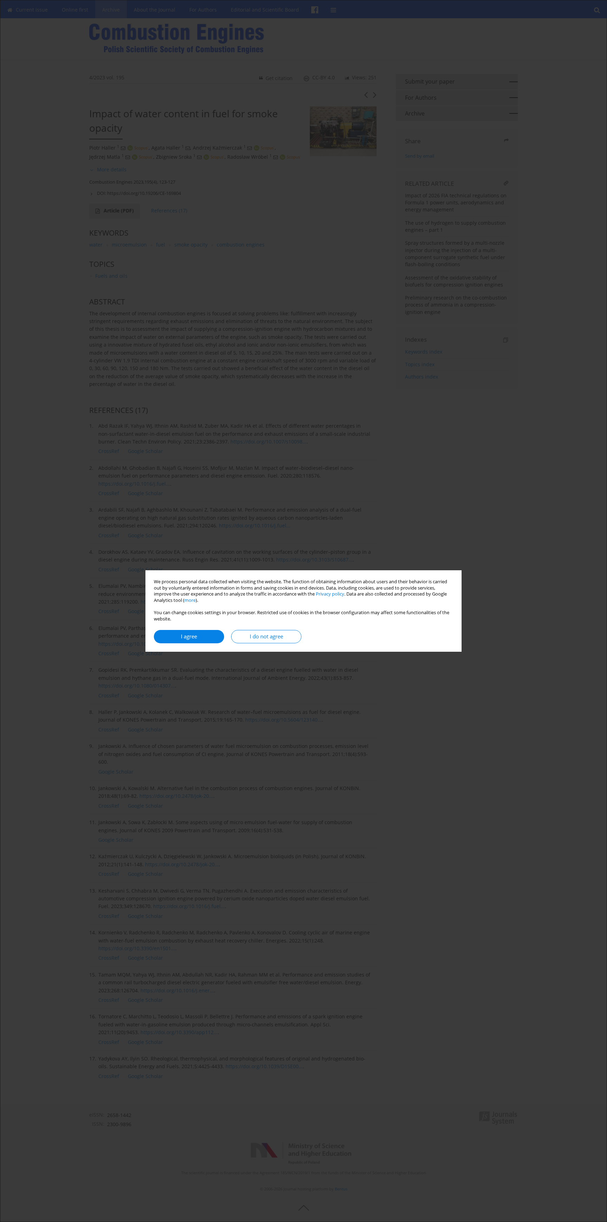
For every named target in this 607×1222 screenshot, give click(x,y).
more (190, 600)
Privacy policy (330, 594)
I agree (189, 636)
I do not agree (266, 636)
